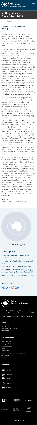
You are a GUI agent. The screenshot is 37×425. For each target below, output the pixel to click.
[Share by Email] (21, 287)
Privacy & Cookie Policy (8, 344)
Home (3, 21)
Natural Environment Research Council (16, 313)
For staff (4, 357)
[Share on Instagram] (12, 287)
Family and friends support (10, 328)
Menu (33, 4)
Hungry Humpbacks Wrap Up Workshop (16, 266)
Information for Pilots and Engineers (13, 353)
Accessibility (5, 355)
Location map (5, 331)
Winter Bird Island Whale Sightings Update (17, 275)
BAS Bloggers (18, 244)
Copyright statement (8, 346)
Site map (4, 348)
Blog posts (10, 21)
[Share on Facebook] (8, 287)
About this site (6, 341)
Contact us (5, 326)
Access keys (5, 351)
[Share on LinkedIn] (17, 287)
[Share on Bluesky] (3, 287)
